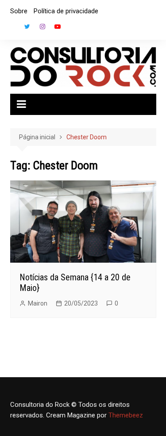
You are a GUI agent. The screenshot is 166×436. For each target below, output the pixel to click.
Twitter (27, 26)
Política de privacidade (66, 11)
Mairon (37, 303)
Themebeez (125, 415)
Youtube (57, 26)
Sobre (18, 11)
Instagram (42, 26)
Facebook (12, 28)
